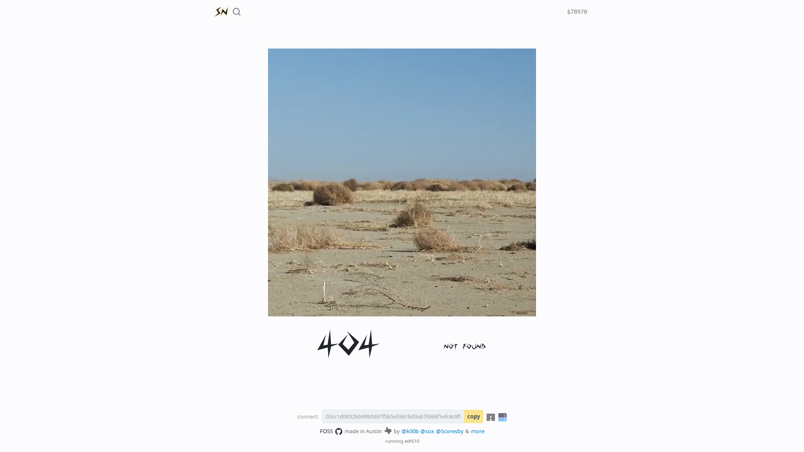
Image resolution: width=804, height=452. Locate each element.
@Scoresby (450, 431)
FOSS (326, 431)
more (477, 431)
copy (473, 416)
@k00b (410, 431)
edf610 (412, 441)
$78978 (577, 11)
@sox (427, 431)
